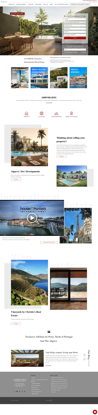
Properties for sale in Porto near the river (59, 381)
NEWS (51, 4)
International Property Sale (49, 242)
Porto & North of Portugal (71, 52)
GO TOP (48, 402)
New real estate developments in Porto (58, 390)
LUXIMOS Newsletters (35, 385)
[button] (84, 356)
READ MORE (48, 368)
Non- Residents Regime (55, 392)
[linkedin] (24, 393)
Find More (16, 179)
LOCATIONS (30, 4)
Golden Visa (53, 394)
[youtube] (17, 393)
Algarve (84, 52)
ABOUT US (45, 4)
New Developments (76, 16)
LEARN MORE (49, 102)
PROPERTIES (11, 4)
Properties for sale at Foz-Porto (57, 379)
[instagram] (22, 393)
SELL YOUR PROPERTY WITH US (62, 4)
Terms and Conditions (35, 387)
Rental (84, 16)
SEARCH (75, 38)
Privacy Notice (34, 389)
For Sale (67, 16)
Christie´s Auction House (36, 393)
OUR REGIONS (38, 4)
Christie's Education (35, 391)
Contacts (33, 379)
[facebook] (14, 393)
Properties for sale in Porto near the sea (59, 383)
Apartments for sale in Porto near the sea (59, 388)
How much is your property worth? (80, 4)
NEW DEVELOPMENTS (21, 4)
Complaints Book (34, 395)
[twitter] (19, 393)
